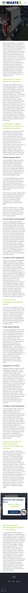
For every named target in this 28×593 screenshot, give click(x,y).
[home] (12, 3)
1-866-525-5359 (14, 512)
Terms (5, 591)
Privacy (2, 591)
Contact (18, 581)
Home (9, 581)
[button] (25, 2)
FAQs (13, 581)
